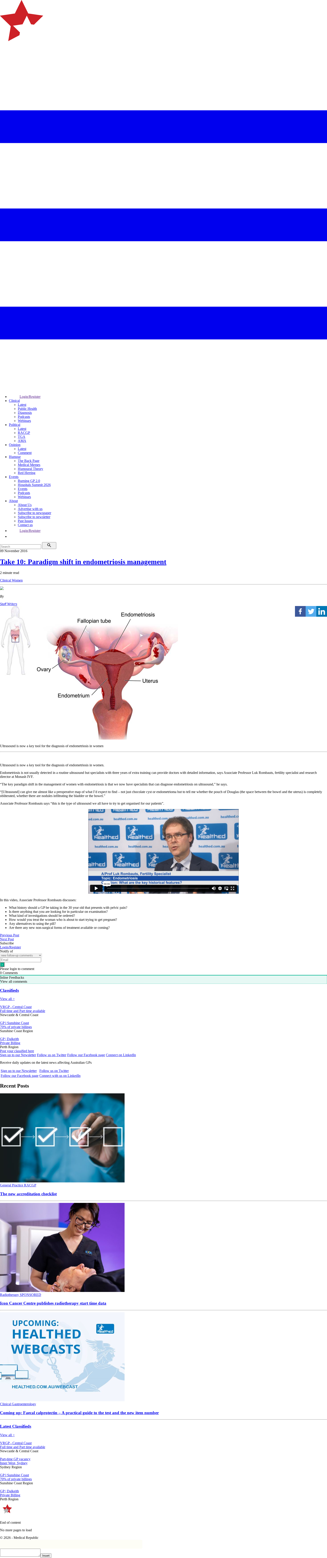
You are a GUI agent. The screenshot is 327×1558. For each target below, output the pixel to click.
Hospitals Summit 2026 (34, 485)
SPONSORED (30, 1295)
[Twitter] (311, 611)
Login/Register (30, 397)
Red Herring (26, 473)
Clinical (14, 401)
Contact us (25, 525)
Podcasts (24, 417)
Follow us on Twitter (51, 1055)
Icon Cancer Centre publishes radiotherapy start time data (53, 1303)
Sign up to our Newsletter (18, 1055)
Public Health (27, 409)
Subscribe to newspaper (34, 513)
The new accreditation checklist (28, 1194)
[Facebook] (300, 611)
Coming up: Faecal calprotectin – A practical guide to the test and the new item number (79, 1412)
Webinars (24, 421)
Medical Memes (29, 465)
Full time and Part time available (22, 1011)
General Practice (12, 1185)
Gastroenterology (24, 1404)
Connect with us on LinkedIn (60, 1076)
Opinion (14, 445)
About (13, 501)
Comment (25, 453)
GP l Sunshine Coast (14, 1023)
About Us (25, 505)
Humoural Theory (30, 469)
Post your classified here (17, 1051)
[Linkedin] (321, 611)
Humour (15, 457)
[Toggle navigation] (5, 59)
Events (13, 477)
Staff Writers (8, 604)
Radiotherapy (10, 1295)
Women (17, 580)
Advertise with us (30, 509)
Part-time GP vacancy (15, 1459)
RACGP (24, 433)
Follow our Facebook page (86, 1055)
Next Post (7, 939)
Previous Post (9, 935)
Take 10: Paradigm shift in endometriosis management (83, 562)
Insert (46, 1555)
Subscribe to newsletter (34, 517)
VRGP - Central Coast (16, 1007)
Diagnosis (25, 413)
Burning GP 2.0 (29, 481)
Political (14, 425)
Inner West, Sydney (14, 1463)
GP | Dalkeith (9, 1039)
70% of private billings (16, 1027)
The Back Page (28, 461)
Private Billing (10, 1043)
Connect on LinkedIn (121, 1055)
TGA (21, 437)
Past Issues (25, 521)
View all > (7, 999)
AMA (22, 441)
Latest (22, 405)
